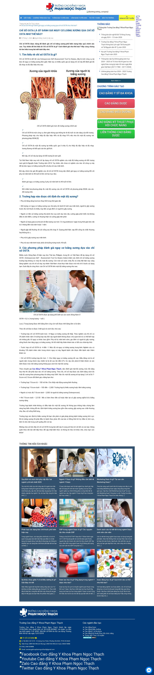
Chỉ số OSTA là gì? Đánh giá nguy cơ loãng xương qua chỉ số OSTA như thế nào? (49, 25)
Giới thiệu (27, 18)
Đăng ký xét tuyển (127, 18)
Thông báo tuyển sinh (60, 18)
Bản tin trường (108, 18)
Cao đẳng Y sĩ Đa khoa (93, 631)
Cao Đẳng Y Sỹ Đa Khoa (116, 93)
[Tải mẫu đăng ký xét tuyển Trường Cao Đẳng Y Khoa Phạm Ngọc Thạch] (138, 36)
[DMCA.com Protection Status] (90, 638)
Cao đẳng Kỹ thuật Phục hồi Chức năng (116, 123)
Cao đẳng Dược (90, 627)
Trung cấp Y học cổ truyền (94, 635)
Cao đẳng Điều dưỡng (93, 629)
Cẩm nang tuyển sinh (79, 18)
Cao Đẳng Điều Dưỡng (116, 112)
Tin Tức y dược (94, 18)
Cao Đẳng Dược (116, 103)
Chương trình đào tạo (41, 18)
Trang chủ (23, 24)
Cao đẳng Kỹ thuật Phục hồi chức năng (99, 633)
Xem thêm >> (116, 81)
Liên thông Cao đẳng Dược (115, 134)
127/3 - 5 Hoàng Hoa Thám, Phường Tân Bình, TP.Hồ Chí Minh (50, 641)
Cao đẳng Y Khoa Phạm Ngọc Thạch (46, 369)
